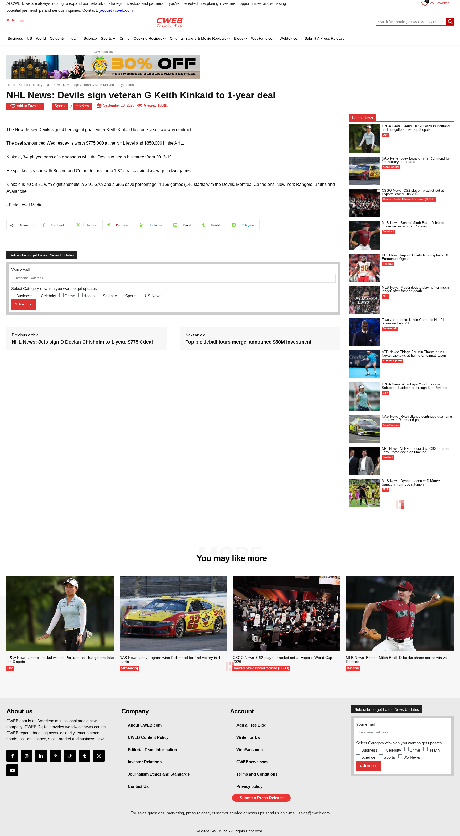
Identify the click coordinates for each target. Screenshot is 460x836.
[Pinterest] (55, 756)
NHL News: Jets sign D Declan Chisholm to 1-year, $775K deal (82, 342)
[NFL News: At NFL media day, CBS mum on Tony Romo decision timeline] (364, 461)
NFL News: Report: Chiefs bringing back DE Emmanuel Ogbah (415, 257)
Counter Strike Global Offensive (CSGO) (408, 199)
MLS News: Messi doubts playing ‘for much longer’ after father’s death (415, 289)
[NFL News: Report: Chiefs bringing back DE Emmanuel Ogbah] (364, 268)
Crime (69, 295)
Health (89, 295)
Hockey (36, 85)
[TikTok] (70, 756)
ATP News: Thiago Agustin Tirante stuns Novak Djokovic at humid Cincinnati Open (414, 353)
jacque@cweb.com (116, 10)
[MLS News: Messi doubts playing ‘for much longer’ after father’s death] (364, 300)
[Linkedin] (41, 756)
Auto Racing (391, 166)
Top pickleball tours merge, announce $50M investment (248, 342)
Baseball (388, 231)
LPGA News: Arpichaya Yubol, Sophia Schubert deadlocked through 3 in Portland (414, 386)
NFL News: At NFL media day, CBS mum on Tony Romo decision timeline (416, 450)
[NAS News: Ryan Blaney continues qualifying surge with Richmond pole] (364, 429)
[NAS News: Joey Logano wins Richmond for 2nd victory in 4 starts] (364, 171)
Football (388, 263)
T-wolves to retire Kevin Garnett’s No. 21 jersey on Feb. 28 (413, 321)
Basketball (390, 328)
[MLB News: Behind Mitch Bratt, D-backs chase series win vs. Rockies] (364, 235)
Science (110, 295)
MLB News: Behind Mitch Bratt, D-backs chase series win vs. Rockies (413, 224)
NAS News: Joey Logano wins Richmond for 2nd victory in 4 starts (416, 160)
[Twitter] (99, 756)
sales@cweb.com (314, 813)
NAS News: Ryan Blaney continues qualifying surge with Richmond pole (417, 418)
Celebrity (48, 295)
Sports (23, 85)
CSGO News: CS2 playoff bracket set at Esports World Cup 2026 (413, 192)
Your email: (21, 270)
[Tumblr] (84, 756)
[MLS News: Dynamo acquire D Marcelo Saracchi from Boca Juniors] (364, 493)
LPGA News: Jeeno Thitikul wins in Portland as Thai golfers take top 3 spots (416, 128)
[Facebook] (12, 756)
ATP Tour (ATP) (392, 360)
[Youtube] (12, 770)
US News (153, 295)
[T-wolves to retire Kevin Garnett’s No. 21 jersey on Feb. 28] (364, 332)
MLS (385, 296)
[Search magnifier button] (450, 21)
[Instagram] (26, 756)
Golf (385, 134)
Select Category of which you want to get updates (54, 288)
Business (24, 295)
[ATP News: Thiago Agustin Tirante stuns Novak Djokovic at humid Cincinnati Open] (364, 364)
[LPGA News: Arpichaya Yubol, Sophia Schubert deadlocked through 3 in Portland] (364, 396)
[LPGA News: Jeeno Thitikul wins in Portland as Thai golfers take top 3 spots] (364, 138)
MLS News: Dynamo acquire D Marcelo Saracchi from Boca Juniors (412, 482)
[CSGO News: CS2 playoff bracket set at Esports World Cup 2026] (364, 203)
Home (10, 85)
